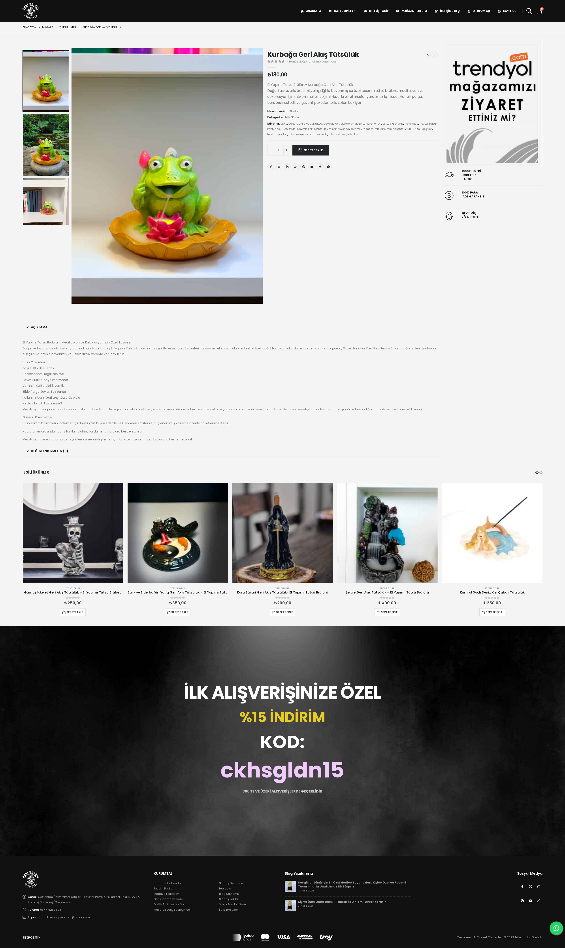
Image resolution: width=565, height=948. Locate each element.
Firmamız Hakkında (167, 883)
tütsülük (352, 134)
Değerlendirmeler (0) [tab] (49, 451)
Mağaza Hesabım (414, 11)
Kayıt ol (509, 11)
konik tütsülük (292, 129)
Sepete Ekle (313, 150)
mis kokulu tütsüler (314, 129)
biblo (284, 123)
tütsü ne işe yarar (300, 134)
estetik (386, 123)
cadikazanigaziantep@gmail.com (65, 917)
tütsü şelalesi (337, 134)
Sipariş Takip (378, 11)
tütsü (410, 129)
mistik (333, 129)
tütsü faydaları (277, 134)
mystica (343, 129)
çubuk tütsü (314, 123)
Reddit (328, 166)
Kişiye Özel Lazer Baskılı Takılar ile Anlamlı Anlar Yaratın (342, 902)
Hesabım (225, 888)
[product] (73, 533)
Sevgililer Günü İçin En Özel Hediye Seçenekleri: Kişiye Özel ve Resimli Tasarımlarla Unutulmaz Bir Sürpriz (352, 884)
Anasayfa (313, 11)
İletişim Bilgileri (164, 888)
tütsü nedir (320, 134)
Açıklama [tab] (39, 327)
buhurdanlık (296, 123)
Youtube (530, 900)
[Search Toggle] (529, 11)
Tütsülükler (292, 117)
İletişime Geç (450, 11)
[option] (45, 81)
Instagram (538, 886)
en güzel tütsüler (362, 123)
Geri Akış (397, 123)
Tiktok (538, 900)
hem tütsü (411, 123)
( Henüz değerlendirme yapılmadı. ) (313, 61)
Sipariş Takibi (228, 899)
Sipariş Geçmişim (231, 883)
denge (345, 123)
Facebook (270, 166)
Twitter (278, 166)
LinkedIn (287, 166)
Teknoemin (465, 937)
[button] (537, 472)
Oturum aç (481, 11)
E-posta (311, 166)
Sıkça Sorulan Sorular (234, 904)
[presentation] (72, 176)
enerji (377, 123)
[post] (290, 886)
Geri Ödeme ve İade (168, 899)
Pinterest (522, 900)
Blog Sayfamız (229, 894)
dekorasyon (331, 123)
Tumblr (320, 166)
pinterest (303, 166)
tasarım (368, 129)
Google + (295, 166)
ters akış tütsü (396, 129)
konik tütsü (274, 129)
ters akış (380, 129)
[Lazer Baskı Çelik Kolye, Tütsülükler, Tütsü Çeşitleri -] (31, 11)
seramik (355, 129)
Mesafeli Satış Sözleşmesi (172, 910)
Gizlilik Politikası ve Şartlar (172, 904)
